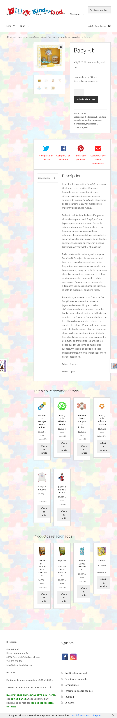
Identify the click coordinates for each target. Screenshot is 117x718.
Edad (24, 13)
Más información (80, 715)
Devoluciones (72, 684)
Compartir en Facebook (63, 157)
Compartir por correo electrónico (98, 159)
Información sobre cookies (79, 690)
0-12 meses (90, 116)
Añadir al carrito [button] (44, 449)
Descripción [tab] (43, 177)
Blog (22, 25)
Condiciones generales (76, 679)
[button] (60, 47)
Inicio (9, 13)
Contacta (69, 702)
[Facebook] (65, 656)
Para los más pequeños (35, 37)
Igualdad (69, 696)
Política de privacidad (76, 673)
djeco (84, 127)
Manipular (75, 13)
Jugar (39, 13)
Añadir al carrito (86, 99)
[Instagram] (73, 656)
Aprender (56, 13)
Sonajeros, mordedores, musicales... (65, 37)
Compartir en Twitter (46, 157)
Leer (8, 25)
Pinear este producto (81, 157)
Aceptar (97, 715)
